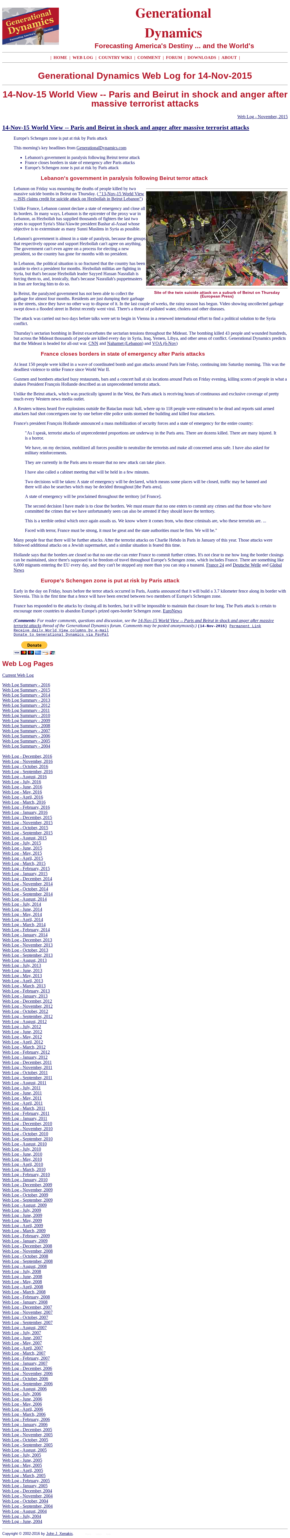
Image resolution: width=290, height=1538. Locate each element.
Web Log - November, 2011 (27, 1067)
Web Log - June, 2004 (22, 1521)
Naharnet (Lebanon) (125, 343)
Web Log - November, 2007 (27, 1312)
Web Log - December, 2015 (27, 817)
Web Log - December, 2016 (27, 756)
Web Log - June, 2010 (22, 1154)
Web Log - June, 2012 (22, 1031)
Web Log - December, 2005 (27, 1429)
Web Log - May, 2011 (22, 1098)
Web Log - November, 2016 (27, 761)
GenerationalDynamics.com (101, 147)
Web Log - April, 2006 (22, 1409)
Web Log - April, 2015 (22, 858)
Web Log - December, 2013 (27, 939)
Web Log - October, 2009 (25, 1195)
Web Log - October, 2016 (25, 766)
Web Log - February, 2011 (26, 1113)
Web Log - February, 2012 (26, 1052)
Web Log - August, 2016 (24, 776)
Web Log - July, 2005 (21, 1455)
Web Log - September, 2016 (27, 771)
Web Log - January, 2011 (24, 1118)
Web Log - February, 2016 (26, 807)
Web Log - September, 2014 (27, 894)
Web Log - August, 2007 (24, 1327)
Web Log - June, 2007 (22, 1337)
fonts (108, 1534)
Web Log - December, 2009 (27, 1184)
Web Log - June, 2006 (22, 1399)
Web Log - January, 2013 (25, 996)
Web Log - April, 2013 (22, 980)
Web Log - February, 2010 (26, 1174)
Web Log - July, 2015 (21, 843)
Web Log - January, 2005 (25, 1485)
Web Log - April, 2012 (22, 1042)
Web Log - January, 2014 (25, 934)
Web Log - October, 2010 (25, 1133)
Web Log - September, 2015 (27, 832)
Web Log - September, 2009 (27, 1200)
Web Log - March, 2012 (24, 1047)
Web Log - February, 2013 (26, 990)
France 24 (215, 565)
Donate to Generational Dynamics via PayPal (61, 635)
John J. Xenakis (59, 1533)
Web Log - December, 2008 (27, 1246)
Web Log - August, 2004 (24, 1511)
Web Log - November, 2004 (27, 1496)
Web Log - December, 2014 (27, 878)
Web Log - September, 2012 (27, 1016)
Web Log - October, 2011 (25, 1072)
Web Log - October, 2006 (25, 1378)
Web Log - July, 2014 (21, 904)
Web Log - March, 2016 (24, 802)
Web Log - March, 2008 (24, 1291)
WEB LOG (82, 57)
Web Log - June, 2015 (22, 848)
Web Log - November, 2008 (27, 1251)
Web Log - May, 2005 (22, 1465)
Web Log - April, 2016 (22, 797)
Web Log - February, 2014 (26, 929)
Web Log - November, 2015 (262, 116)
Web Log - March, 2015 (24, 863)
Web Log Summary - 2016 (26, 684)
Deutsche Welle (247, 565)
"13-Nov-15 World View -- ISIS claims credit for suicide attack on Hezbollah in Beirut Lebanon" (79, 196)
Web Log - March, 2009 (24, 1230)
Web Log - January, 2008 (25, 1302)
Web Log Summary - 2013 (26, 700)
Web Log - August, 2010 (24, 1144)
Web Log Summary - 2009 (26, 720)
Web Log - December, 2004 (27, 1490)
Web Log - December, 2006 (27, 1368)
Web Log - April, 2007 (22, 1348)
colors (99, 1534)
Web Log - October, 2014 (25, 888)
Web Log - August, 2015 (24, 837)
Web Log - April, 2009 (22, 1225)
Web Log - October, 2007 (25, 1317)
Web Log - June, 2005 (22, 1460)
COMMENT (149, 57)
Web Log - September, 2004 (27, 1506)
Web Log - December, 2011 (27, 1062)
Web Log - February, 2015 (26, 868)
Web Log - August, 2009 (24, 1205)
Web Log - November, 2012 (27, 1006)
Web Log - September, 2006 (27, 1383)
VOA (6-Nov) (165, 343)
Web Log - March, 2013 (24, 985)
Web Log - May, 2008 (22, 1281)
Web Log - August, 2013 (24, 960)
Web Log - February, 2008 (26, 1297)
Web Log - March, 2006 (24, 1414)
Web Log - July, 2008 (21, 1271)
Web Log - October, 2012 (25, 1011)
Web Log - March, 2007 (24, 1353)
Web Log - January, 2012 (25, 1057)
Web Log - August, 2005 (24, 1450)
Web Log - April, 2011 (22, 1103)
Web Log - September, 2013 (27, 955)
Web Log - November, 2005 (27, 1434)
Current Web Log (18, 675)
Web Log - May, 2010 (22, 1159)
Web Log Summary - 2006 (26, 735)
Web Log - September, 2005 (27, 1444)
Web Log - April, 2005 (22, 1470)
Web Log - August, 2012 (24, 1021)
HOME (60, 57)
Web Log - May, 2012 (22, 1036)
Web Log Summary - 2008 (26, 725)
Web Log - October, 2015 (25, 827)
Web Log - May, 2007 (22, 1342)
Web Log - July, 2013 (21, 965)
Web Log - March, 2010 (24, 1169)
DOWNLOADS (201, 57)
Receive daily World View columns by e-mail (61, 630)
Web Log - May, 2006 (22, 1404)
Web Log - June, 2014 (22, 909)
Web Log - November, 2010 (27, 1128)
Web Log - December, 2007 (27, 1307)
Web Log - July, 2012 (21, 1026)
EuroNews (172, 610)
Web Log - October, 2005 (25, 1439)
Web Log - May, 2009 (22, 1220)
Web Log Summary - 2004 (26, 746)
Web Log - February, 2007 (26, 1358)
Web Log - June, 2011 (22, 1093)
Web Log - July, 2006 (21, 1393)
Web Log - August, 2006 (24, 1388)
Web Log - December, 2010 (27, 1123)
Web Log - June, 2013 (22, 970)
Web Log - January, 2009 (25, 1240)
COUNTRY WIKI (116, 57)
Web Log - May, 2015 (22, 853)
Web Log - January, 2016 (25, 812)
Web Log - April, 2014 (22, 919)
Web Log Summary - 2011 (26, 710)
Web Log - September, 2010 (27, 1138)
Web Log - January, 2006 (25, 1424)
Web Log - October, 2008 (25, 1256)
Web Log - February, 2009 (26, 1235)
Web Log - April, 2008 (22, 1286)
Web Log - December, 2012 (27, 1001)
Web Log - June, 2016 (22, 786)
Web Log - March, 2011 (23, 1108)
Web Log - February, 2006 (26, 1419)
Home (88, 1534)
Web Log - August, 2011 (24, 1082)
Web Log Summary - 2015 (26, 690)
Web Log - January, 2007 (25, 1363)
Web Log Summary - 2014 (26, 695)
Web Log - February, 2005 (26, 1480)
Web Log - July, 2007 (21, 1332)
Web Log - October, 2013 (25, 950)
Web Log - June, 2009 (22, 1215)
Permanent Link (245, 626)
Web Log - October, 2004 (25, 1501)
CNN (93, 343)
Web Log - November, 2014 (27, 883)
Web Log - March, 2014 (24, 924)
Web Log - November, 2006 (27, 1373)
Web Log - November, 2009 (27, 1189)
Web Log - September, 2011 (27, 1077)
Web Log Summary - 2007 (26, 730)
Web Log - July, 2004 (21, 1516)
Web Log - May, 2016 (22, 792)
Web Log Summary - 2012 (26, 705)
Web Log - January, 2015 (25, 873)
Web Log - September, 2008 (27, 1261)
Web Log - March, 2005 (24, 1475)
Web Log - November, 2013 (27, 945)
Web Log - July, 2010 (21, 1149)
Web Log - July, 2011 (21, 1087)
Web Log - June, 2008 (22, 1276)
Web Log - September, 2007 (27, 1322)
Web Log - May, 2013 (22, 975)
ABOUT (229, 57)
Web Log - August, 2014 (24, 899)
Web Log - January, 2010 (25, 1179)
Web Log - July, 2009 (21, 1210)
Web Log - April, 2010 (22, 1164)
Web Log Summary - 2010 (26, 715)
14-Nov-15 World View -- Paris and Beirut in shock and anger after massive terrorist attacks (125, 127)
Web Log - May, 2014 (22, 914)
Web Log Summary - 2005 (26, 741)
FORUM (174, 57)
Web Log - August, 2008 (24, 1266)
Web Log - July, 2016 (21, 781)
